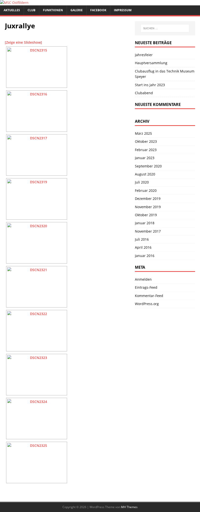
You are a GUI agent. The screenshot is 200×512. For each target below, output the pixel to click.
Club (31, 10)
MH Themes (129, 507)
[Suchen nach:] (165, 28)
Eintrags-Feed (146, 287)
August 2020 (145, 174)
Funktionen (53, 10)
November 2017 (148, 231)
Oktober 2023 (146, 141)
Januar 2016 (144, 255)
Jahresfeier (144, 54)
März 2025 (143, 133)
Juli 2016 (142, 239)
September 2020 (148, 166)
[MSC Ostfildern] (14, 2)
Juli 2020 (142, 182)
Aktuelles (12, 10)
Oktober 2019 (146, 215)
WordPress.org (147, 303)
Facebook (98, 10)
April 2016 (143, 247)
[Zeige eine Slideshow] (23, 42)
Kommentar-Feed (149, 295)
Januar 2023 (144, 157)
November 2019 (148, 207)
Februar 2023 (146, 149)
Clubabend (144, 93)
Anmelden (143, 279)
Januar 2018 (144, 223)
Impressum (122, 10)
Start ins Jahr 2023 (150, 84)
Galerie (76, 10)
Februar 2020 (146, 190)
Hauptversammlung (151, 63)
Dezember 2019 (147, 198)
